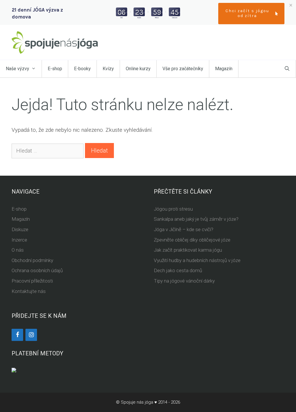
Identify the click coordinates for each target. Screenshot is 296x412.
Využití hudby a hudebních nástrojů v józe (197, 260)
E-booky (82, 68)
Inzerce (19, 240)
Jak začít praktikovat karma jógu (188, 250)
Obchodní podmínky (32, 260)
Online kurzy (138, 68)
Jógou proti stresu (173, 209)
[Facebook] (17, 335)
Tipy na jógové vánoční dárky (184, 281)
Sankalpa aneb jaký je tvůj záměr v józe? (196, 219)
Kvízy (108, 68)
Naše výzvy (17, 68)
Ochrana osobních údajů (37, 270)
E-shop (55, 68)
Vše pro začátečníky (182, 68)
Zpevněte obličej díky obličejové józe (192, 240)
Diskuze (20, 229)
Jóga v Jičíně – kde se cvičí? (183, 229)
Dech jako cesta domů (178, 270)
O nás (18, 250)
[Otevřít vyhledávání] (287, 68)
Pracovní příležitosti (32, 281)
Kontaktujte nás (29, 291)
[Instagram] (31, 335)
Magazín (223, 68)
